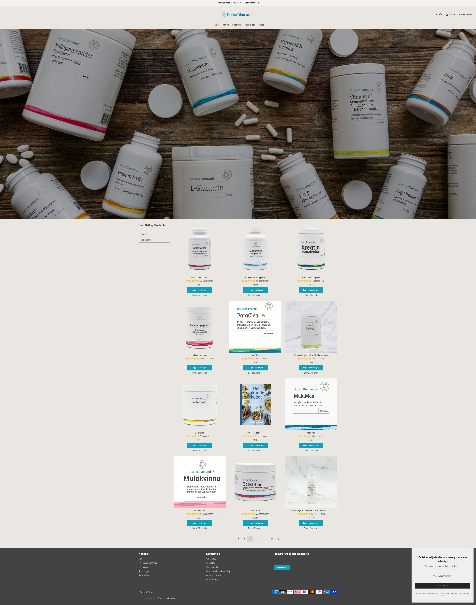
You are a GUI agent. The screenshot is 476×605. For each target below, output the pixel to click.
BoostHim (255, 510)
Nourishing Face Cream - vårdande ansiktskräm (311, 510)
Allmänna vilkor (213, 567)
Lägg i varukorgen (200, 290)
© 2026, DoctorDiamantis (146, 598)
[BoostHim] (255, 482)
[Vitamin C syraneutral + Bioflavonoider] (311, 327)
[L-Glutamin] (200, 404)
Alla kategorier (145, 571)
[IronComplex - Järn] (200, 249)
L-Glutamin (199, 432)
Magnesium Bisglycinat (255, 277)
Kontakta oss (211, 563)
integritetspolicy (455, 593)
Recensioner (144, 575)
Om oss (142, 559)
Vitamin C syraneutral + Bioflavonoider (311, 355)
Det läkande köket (255, 432)
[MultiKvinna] (200, 482)
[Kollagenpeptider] (200, 327)
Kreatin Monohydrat (311, 277)
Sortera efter (144, 234)
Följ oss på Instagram (148, 563)
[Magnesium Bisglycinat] (255, 249)
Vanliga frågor (212, 559)
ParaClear (255, 355)
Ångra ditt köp (212, 579)
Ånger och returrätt (214, 575)
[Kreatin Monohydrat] (311, 249)
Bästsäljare (143, 567)
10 (272, 539)
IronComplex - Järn (199, 277)
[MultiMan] (311, 404)
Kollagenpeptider (199, 355)
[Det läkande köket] (255, 404)
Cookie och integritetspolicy (218, 571)
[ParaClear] (255, 327)
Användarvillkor (465, 593)
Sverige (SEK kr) (146, 592)
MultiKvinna (199, 510)
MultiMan (311, 432)
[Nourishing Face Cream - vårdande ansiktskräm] (311, 482)
